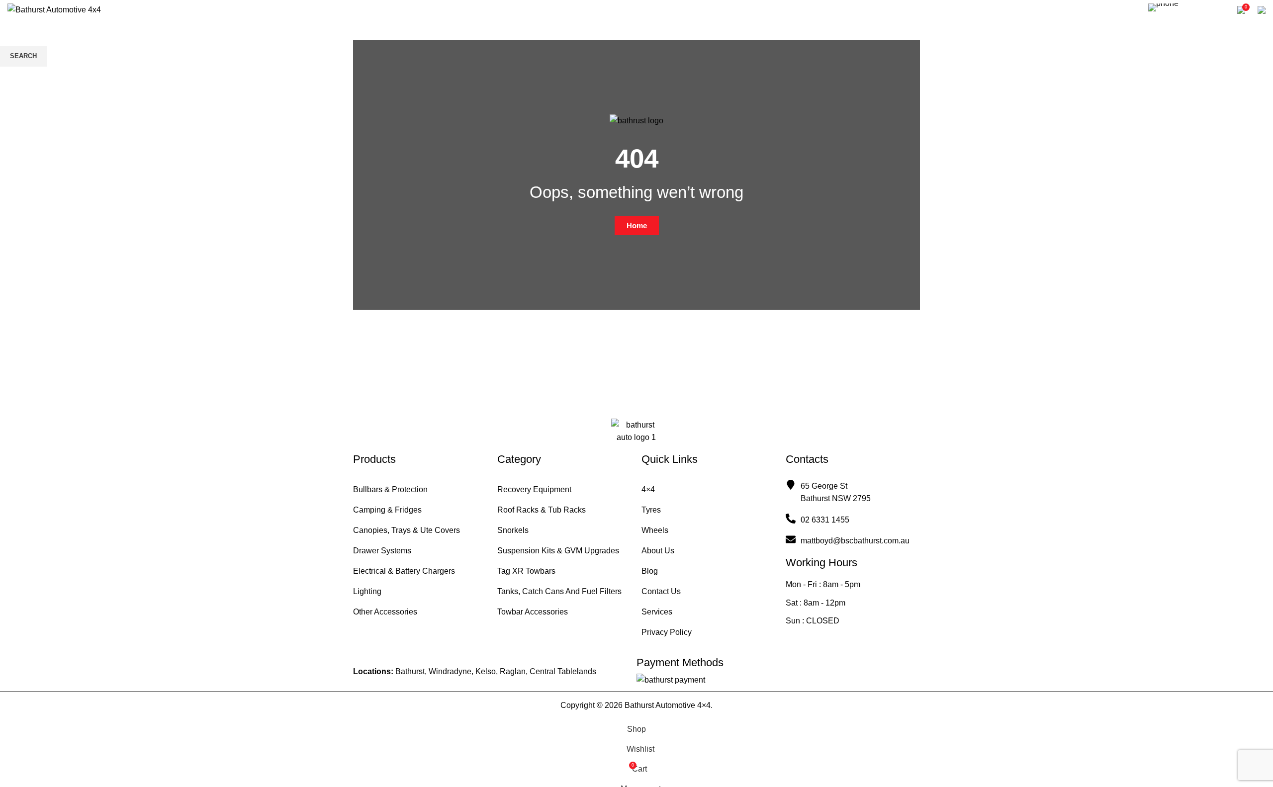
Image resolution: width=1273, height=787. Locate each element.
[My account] (1262, 10)
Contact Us (661, 591)
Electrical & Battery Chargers (404, 571)
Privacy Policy (666, 632)
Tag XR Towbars (526, 571)
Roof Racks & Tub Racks (541, 510)
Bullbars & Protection (390, 489)
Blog (649, 571)
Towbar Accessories (532, 612)
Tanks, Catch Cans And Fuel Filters (559, 591)
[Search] (1135, 10)
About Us (657, 550)
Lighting (367, 591)
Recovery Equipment (534, 489)
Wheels (654, 530)
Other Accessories (385, 612)
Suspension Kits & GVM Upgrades (558, 550)
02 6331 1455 (1205, 11)
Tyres (651, 510)
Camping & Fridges (387, 510)
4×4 (648, 489)
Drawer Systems (382, 550)
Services (656, 612)
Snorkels (513, 530)
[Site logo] (54, 9)
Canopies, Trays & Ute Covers (406, 530)
